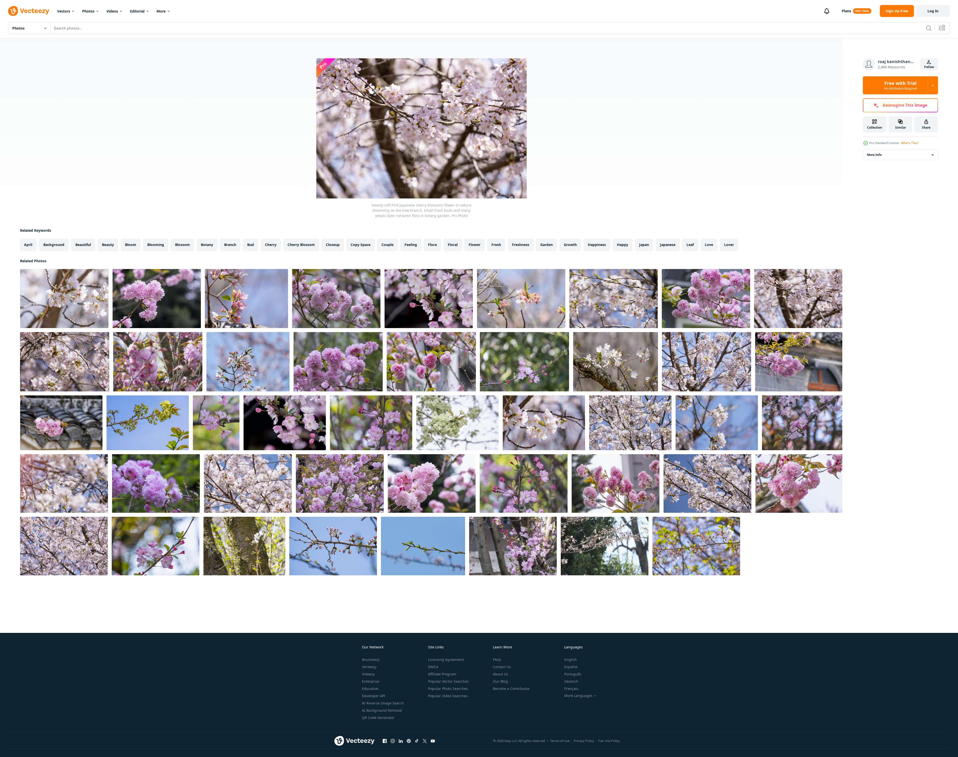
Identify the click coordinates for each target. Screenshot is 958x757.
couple (387, 244)
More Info (874, 155)
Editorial (137, 11)
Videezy (368, 674)
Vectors (63, 11)
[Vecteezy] (28, 11)
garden (546, 244)
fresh (496, 244)
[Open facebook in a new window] (385, 741)
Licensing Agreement (446, 659)
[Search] (929, 28)
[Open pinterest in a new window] (409, 741)
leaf (690, 244)
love (709, 244)
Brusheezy (370, 659)
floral (453, 244)
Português (573, 674)
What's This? (909, 143)
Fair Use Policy (609, 740)
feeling (410, 244)
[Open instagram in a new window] (393, 741)
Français (571, 688)
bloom (130, 244)
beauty (108, 244)
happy (622, 244)
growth (570, 244)
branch (230, 244)
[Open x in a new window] (425, 741)
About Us (500, 674)
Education (370, 688)
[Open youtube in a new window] (433, 741)
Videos (112, 11)
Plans (846, 11)
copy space (360, 244)
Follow (929, 67)
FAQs (497, 659)
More (161, 11)
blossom (182, 244)
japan (644, 244)
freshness (520, 244)
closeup (333, 244)
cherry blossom (301, 244)
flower (474, 244)
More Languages (578, 696)
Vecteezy (369, 666)
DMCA (433, 666)
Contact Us (502, 666)
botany (207, 244)
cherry (271, 244)
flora (432, 244)
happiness (597, 244)
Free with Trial (900, 85)
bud (250, 244)
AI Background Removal (382, 710)
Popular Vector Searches (448, 681)
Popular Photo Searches (448, 688)
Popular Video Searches (448, 695)
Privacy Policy (584, 740)
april (28, 244)
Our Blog (500, 681)
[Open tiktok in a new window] (417, 741)
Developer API (373, 695)
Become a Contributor (511, 688)
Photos (88, 11)
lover (729, 244)
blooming (155, 244)
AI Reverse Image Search (383, 703)
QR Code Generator (378, 717)
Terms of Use (560, 740)
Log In (932, 11)
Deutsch (571, 681)
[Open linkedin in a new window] (401, 741)
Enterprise (370, 681)
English (570, 659)
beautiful (83, 244)
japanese (667, 244)
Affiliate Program (442, 674)
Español (571, 666)
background (53, 244)
